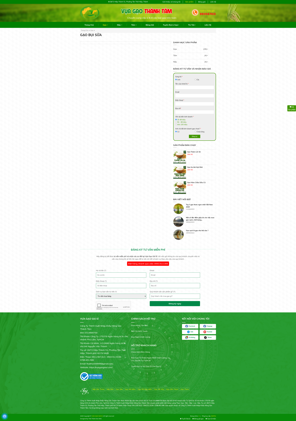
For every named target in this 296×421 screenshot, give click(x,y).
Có (178, 132)
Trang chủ (89, 25)
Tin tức (191, 25)
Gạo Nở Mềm (130, 389)
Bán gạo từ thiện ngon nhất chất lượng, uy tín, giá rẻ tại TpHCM (150, 359)
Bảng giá (201, 2)
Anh (178, 80)
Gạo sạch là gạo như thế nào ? (197, 217)
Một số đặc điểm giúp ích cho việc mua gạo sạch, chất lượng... (200, 206)
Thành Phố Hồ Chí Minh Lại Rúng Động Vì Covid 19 (200, 232)
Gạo (175, 49)
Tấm (175, 55)
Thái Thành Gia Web (95, 418)
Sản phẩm (189, 2)
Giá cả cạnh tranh (139, 331)
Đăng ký (194, 136)
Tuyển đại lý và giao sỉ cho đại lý (146, 366)
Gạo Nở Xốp (159, 389)
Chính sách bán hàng (140, 352)
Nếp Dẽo (110, 389)
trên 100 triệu (182, 125)
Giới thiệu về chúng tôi (171, 2)
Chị (198, 80)
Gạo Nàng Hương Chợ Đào (197, 183)
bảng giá (150, 25)
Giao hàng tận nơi (139, 325)
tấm (133, 25)
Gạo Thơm (184, 389)
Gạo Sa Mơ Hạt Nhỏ (195, 152)
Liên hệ (213, 2)
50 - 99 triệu (181, 122)
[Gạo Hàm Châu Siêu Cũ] (179, 172)
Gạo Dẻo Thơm (172, 389)
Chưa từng (200, 132)
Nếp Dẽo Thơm (98, 389)
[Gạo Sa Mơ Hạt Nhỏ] (179, 157)
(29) (205, 49)
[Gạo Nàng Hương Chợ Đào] (179, 187)
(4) (205, 55)
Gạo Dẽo (119, 389)
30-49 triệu (181, 120)
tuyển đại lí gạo (170, 25)
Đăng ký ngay (175, 303)
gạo (105, 25)
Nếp (175, 62)
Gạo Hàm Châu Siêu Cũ (196, 167)
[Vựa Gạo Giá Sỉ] (89, 12)
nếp (119, 25)
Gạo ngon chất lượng (140, 337)
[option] (194, 157)
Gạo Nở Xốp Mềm (145, 389)
